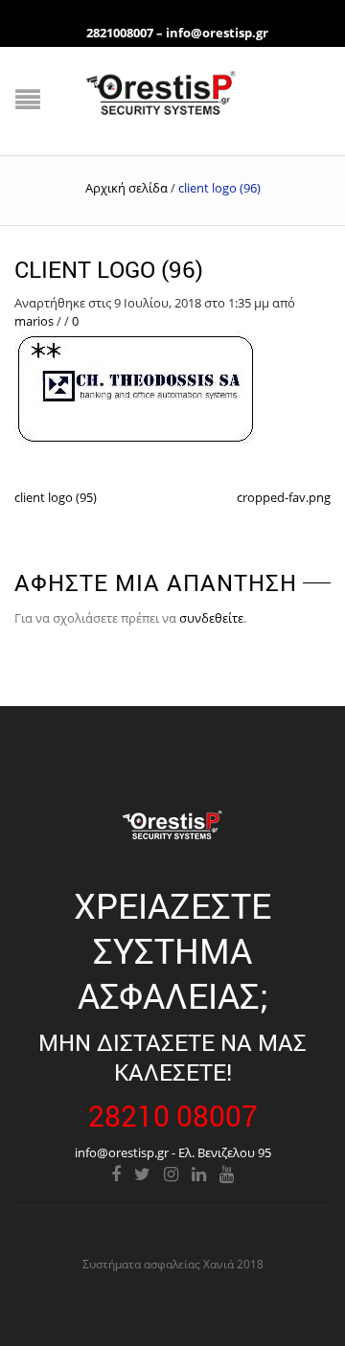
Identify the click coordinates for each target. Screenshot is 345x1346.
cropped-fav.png (284, 497)
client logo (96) (108, 269)
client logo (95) (55, 497)
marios (34, 321)
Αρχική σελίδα (126, 187)
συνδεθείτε (211, 618)
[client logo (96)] (137, 389)
